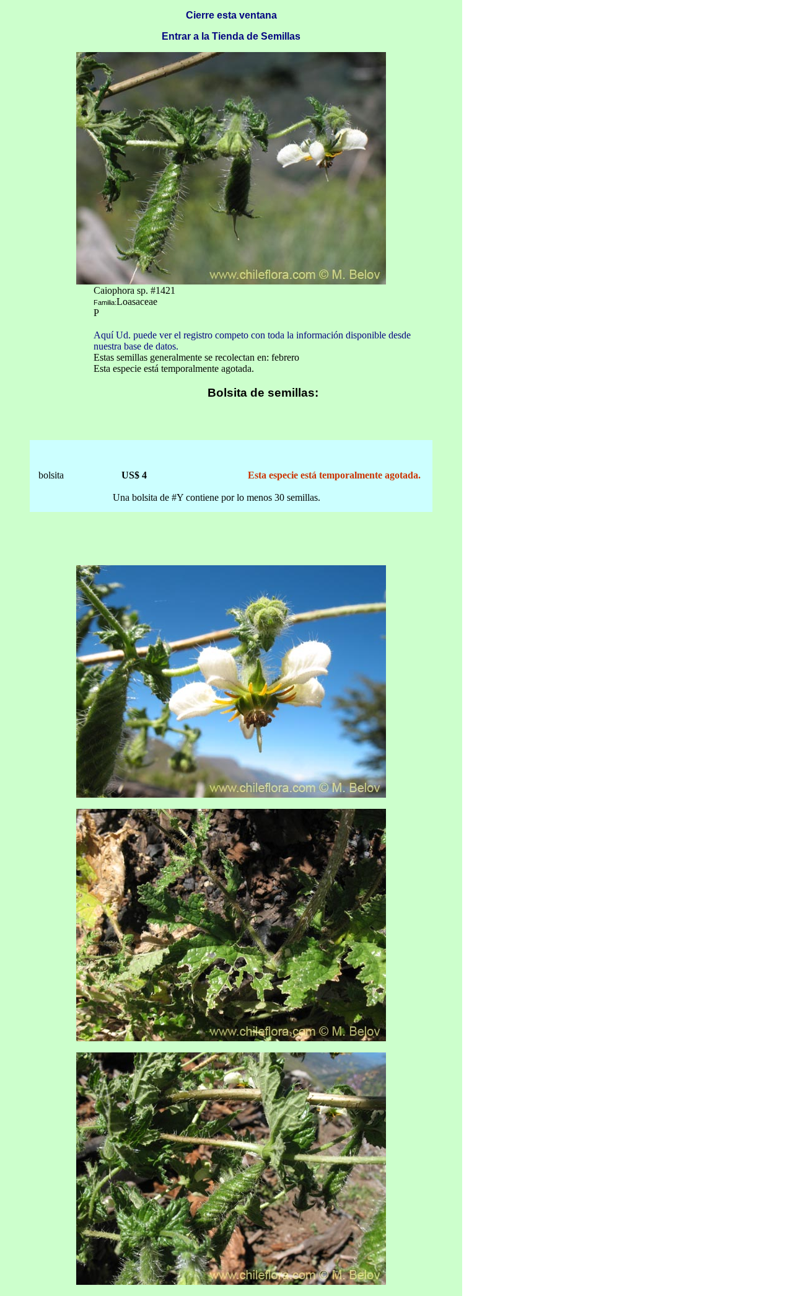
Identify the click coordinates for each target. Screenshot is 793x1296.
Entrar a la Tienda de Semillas (231, 36)
